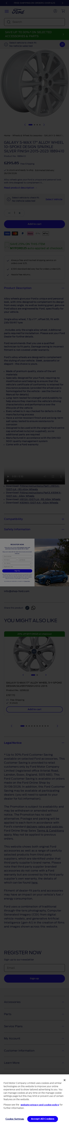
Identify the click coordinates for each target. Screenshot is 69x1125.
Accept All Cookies (42, 1119)
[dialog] (34, 1099)
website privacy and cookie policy (40, 1104)
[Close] (65, 1080)
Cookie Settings (15, 1119)
